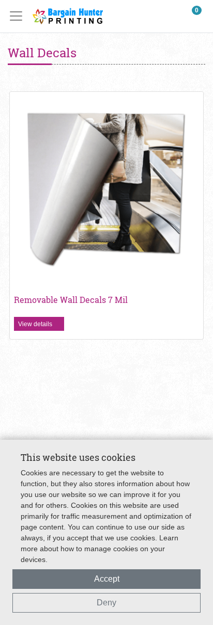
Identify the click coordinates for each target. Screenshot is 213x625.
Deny (106, 602)
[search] (172, 16)
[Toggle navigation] (19, 16)
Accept (106, 578)
